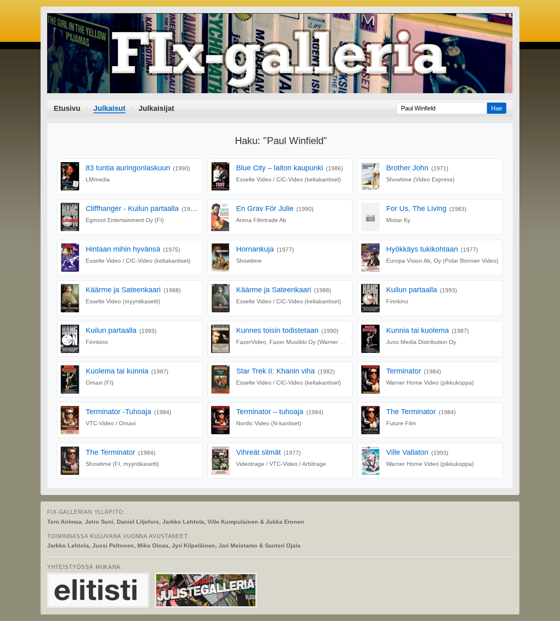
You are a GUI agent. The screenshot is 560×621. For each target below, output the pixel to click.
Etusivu (67, 108)
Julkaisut (109, 108)
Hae (496, 108)
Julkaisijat (156, 108)
